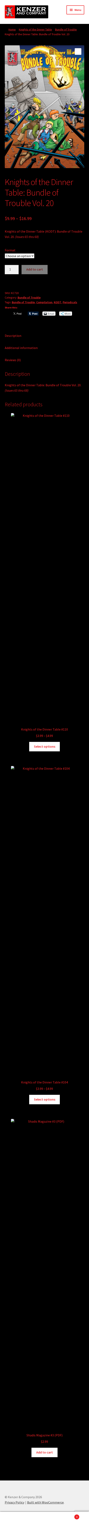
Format (10, 250)
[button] (78, 51)
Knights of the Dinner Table (35, 29)
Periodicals (70, 302)
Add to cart (34, 269)
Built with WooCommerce (45, 1502)
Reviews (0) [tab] (13, 360)
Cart (68, 1515)
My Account (15, 1519)
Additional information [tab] (21, 348)
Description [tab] (13, 336)
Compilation (44, 302)
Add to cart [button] (44, 1452)
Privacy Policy (14, 1502)
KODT (57, 302)
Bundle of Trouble (66, 29)
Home (12, 29)
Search (44, 1519)
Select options (44, 746)
